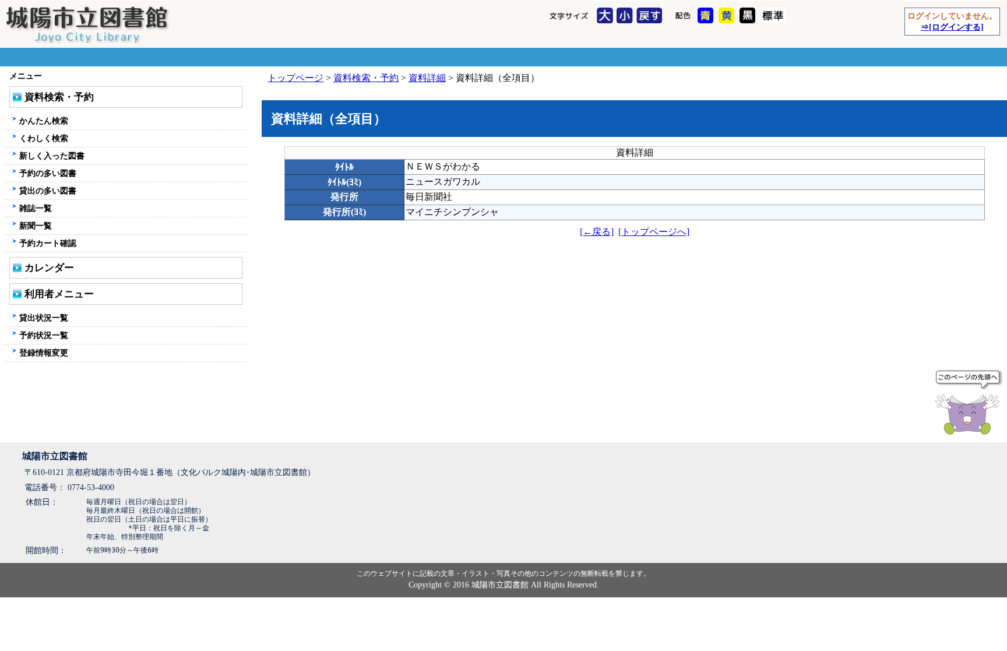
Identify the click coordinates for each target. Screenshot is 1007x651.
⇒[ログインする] (952, 26)
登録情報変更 (43, 352)
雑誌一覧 (35, 208)
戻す (650, 16)
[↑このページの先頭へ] (969, 404)
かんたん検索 (43, 120)
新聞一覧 (35, 225)
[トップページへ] (653, 232)
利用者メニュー (59, 294)
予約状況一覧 (43, 335)
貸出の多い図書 (47, 190)
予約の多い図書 (47, 173)
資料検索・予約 (366, 78)
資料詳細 (427, 78)
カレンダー (49, 267)
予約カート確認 (47, 243)
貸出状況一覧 (43, 317)
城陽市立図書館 (54, 456)
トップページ (295, 78)
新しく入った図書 (51, 155)
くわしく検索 (43, 138)
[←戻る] (597, 232)
